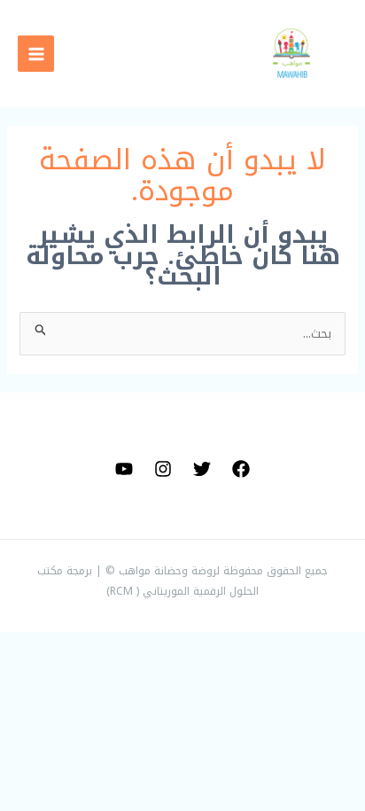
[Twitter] (202, 469)
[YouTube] (124, 469)
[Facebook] (241, 469)
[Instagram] (163, 469)
